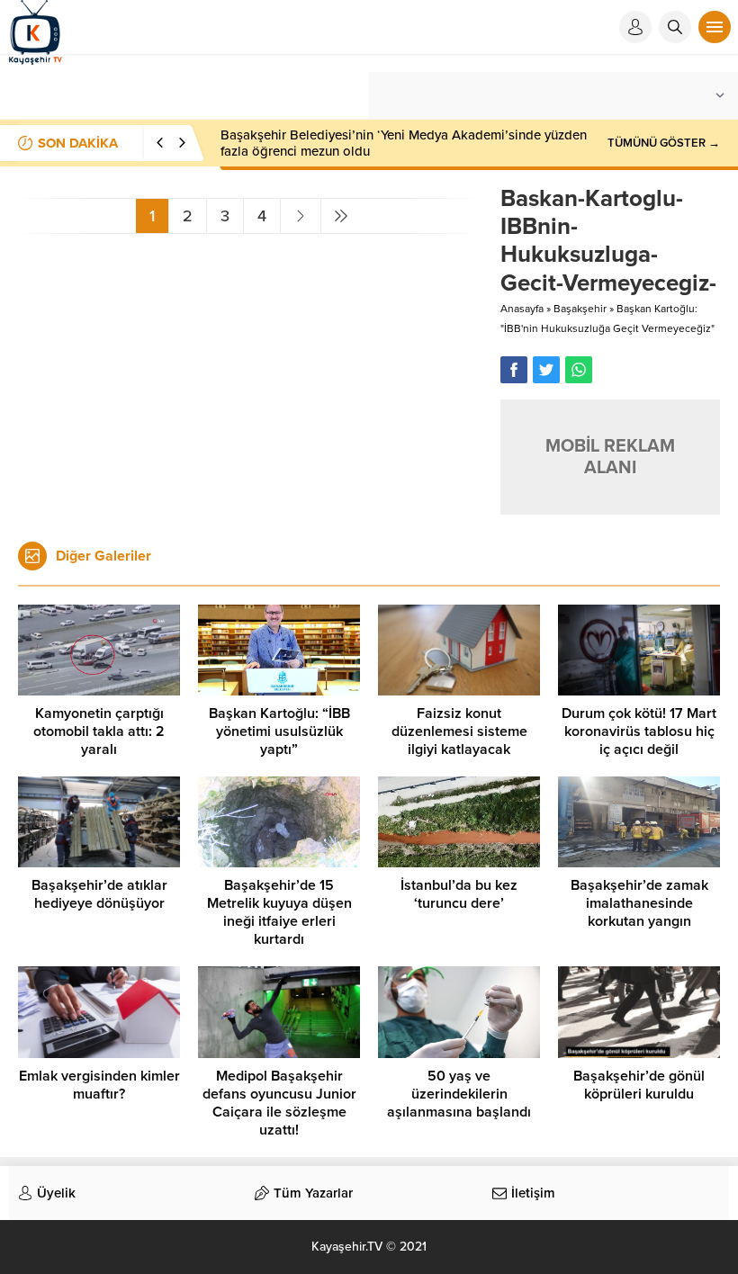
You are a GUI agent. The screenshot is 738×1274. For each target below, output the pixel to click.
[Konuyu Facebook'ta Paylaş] (513, 369)
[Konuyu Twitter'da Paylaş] (546, 369)
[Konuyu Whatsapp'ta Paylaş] (578, 369)
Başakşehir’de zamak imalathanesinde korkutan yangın (639, 903)
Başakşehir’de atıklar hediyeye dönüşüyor (99, 894)
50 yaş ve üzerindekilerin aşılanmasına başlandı (459, 1094)
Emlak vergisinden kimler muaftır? (99, 1085)
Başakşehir (580, 308)
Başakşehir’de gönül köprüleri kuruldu (639, 1085)
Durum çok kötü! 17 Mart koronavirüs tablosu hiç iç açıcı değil (639, 731)
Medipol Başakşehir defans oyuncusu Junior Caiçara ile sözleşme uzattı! (279, 1103)
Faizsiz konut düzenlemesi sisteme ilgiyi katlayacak (459, 731)
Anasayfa (522, 308)
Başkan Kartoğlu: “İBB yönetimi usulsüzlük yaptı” (279, 731)
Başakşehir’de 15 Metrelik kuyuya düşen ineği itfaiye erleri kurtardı (279, 912)
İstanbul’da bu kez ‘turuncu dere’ (459, 894)
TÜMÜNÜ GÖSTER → (664, 143)
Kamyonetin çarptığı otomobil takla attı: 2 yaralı (99, 731)
